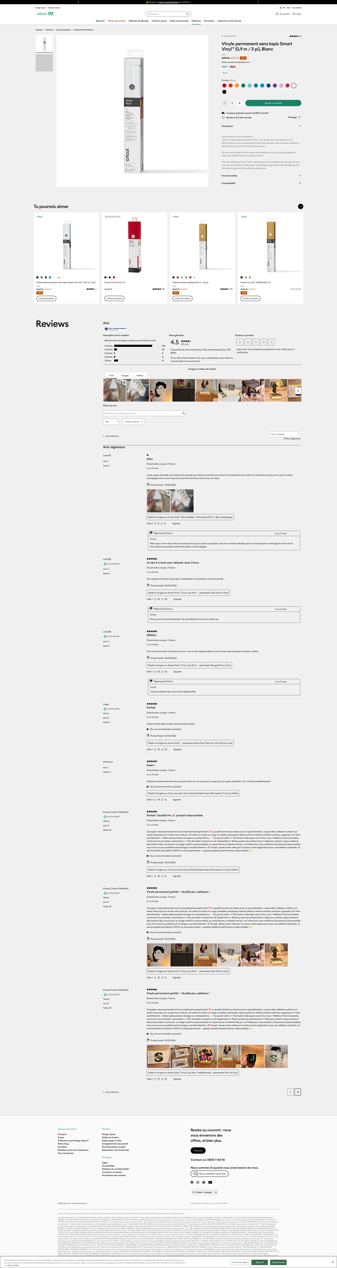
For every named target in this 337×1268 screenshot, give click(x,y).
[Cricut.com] (45, 14)
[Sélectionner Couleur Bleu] (268, 85)
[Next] (202, 111)
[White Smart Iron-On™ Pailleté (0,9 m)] (254, 277)
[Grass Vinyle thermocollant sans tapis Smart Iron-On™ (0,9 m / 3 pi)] (42, 277)
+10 (58, 278)
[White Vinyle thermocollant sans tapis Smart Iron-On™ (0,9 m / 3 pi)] (54, 277)
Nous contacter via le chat (212, 1173)
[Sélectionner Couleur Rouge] (224, 85)
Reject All (260, 1262)
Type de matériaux (63, 30)
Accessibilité (296, 8)
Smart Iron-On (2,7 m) (114, 282)
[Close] (333, 1262)
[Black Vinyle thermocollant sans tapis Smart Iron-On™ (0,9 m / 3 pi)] (37, 277)
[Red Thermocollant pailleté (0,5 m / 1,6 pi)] (178, 277)
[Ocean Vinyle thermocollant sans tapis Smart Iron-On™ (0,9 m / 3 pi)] (50, 277)
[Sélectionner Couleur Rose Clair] (281, 85)
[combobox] (168, 14)
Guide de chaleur (54, 8)
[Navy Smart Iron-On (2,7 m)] (110, 277)
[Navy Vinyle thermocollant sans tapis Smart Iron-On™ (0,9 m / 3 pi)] (46, 277)
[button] (283, 14)
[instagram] (197, 1182)
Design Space (41, 8)
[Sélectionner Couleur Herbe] (243, 85)
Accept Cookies (278, 1262)
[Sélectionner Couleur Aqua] (256, 85)
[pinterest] (203, 1182)
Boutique (39, 30)
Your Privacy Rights (240, 1262)
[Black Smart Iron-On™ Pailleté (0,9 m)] (242, 277)
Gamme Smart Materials (83, 30)
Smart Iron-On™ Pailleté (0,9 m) (256, 282)
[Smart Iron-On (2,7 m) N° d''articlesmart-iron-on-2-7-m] (134, 245)
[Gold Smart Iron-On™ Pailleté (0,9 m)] (246, 277)
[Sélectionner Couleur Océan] (262, 85)
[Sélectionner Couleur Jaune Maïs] (237, 85)
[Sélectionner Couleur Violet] (274, 85)
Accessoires (179, 2)
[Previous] (62, 111)
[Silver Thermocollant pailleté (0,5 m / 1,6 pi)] (182, 277)
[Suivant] (300, 206)
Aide (288, 8)
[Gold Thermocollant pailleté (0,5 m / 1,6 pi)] (186, 277)
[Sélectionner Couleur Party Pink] (287, 85)
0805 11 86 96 (216, 1160)
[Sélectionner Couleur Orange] (230, 85)
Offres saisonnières (117, 21)
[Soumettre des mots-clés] (187, 14)
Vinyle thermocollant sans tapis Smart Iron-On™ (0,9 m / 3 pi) (65, 282)
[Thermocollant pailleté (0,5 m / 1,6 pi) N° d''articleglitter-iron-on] (202, 245)
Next (258, 2)
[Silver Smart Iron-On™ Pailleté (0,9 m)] (250, 277)
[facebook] (192, 1182)
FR (284, 8)
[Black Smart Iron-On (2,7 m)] (105, 277)
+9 (194, 278)
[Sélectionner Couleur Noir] (224, 91)
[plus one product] (239, 103)
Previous (78, 2)
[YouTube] (210, 1182)
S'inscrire (198, 1150)
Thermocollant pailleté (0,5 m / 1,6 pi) (190, 282)
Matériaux (167, 2)
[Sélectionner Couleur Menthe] (249, 85)
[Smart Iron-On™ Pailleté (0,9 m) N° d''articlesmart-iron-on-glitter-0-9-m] (271, 245)
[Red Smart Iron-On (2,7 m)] (114, 277)
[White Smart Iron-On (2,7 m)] (118, 277)
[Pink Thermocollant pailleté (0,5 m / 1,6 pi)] (190, 277)
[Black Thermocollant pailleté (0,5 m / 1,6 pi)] (173, 277)
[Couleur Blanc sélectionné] (293, 85)
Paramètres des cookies (113, 1175)
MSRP (223, 55)
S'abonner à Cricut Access (229, 21)
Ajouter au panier (273, 103)
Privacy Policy (13, 1265)
